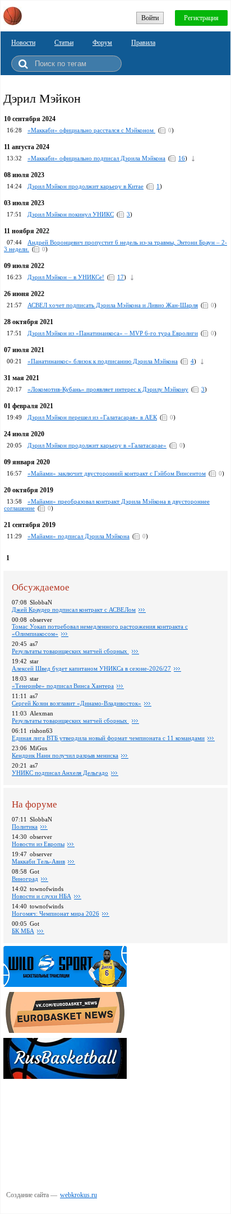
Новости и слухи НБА (41, 896)
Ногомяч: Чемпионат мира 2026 (55, 913)
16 (181, 158)
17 (120, 277)
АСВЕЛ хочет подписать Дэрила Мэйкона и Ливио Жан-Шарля (112, 305)
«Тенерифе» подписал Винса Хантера (63, 685)
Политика (25, 826)
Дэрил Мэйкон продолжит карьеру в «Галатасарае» (97, 445)
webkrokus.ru (78, 1195)
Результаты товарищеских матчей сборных (70, 651)
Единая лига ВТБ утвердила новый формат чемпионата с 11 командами (108, 738)
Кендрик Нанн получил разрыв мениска (65, 755)
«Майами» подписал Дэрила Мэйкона (78, 536)
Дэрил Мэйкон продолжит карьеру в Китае (85, 186)
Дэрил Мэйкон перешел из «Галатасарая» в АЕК (92, 417)
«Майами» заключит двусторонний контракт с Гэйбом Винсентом (116, 473)
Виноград (25, 878)
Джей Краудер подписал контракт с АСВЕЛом (74, 609)
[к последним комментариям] (193, 158)
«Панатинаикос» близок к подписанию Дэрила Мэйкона (102, 361)
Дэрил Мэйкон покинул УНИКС (70, 214)
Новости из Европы (38, 844)
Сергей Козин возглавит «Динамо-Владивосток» (76, 703)
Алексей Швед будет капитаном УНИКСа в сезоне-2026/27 (91, 668)
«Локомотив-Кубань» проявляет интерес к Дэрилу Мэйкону (107, 389)
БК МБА (23, 930)
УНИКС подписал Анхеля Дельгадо (60, 772)
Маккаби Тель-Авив (38, 861)
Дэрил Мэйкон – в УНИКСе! (65, 277)
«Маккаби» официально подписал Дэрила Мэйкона (96, 158)
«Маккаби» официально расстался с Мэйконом (91, 130)
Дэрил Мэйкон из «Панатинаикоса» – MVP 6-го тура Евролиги (112, 333)
